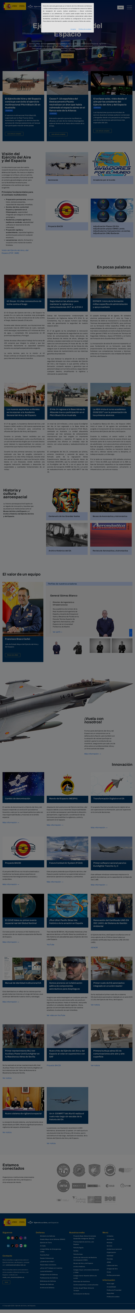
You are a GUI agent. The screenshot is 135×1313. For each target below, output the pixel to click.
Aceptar (73, 29)
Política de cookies (85, 29)
